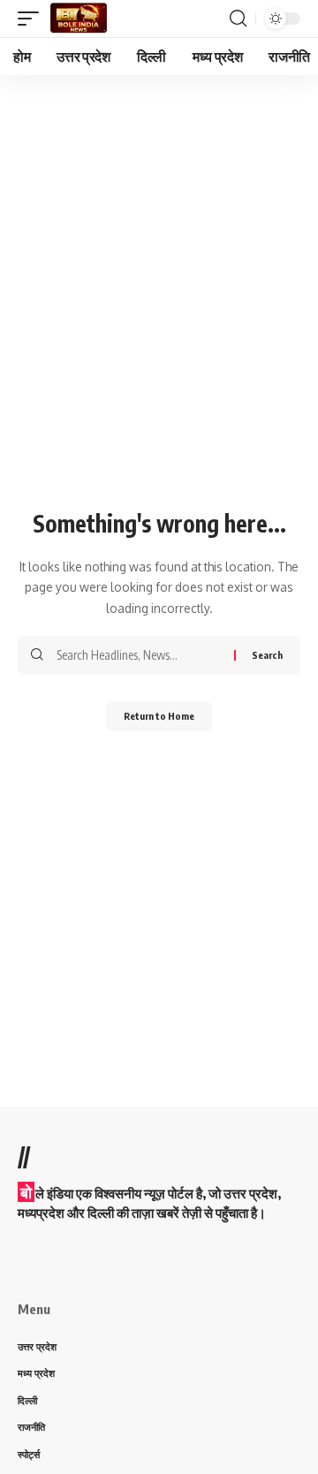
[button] (33, 18)
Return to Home (159, 716)
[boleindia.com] (79, 18)
